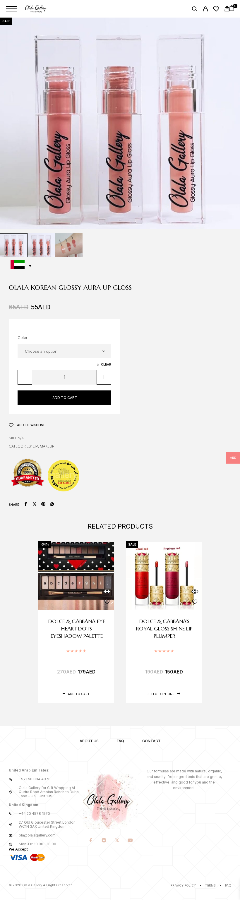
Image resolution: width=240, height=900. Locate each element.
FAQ (120, 741)
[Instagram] (103, 841)
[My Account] (205, 9)
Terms (210, 885)
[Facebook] (90, 841)
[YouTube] (130, 841)
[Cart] (227, 9)
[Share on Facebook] (25, 504)
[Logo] (35, 9)
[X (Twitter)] (117, 841)
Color (23, 337)
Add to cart (64, 397)
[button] (76, 694)
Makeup (47, 446)
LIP (35, 446)
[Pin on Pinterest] (43, 504)
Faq (228, 885)
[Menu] (11, 9)
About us (89, 741)
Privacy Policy (183, 885)
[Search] (194, 9)
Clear (106, 364)
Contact (151, 741)
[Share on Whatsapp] (52, 504)
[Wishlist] (216, 9)
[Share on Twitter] (34, 504)
